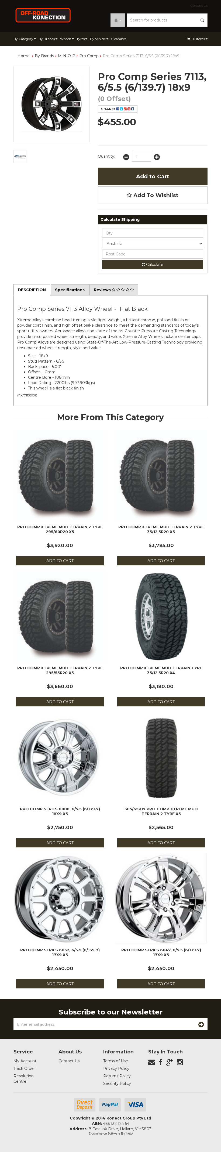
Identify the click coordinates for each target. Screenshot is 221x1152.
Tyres (81, 39)
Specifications (70, 289)
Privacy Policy (116, 1068)
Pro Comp (89, 55)
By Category (23, 39)
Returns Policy (117, 1076)
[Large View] (19, 156)
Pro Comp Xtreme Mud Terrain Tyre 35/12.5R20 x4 (161, 670)
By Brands (47, 39)
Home (24, 55)
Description (32, 289)
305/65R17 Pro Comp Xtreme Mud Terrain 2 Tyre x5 (161, 811)
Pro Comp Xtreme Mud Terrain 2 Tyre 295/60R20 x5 (60, 529)
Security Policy (117, 1083)
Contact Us (199, 5)
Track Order (24, 1068)
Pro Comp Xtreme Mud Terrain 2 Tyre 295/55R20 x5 (60, 670)
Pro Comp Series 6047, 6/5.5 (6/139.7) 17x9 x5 (161, 952)
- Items (198, 39)
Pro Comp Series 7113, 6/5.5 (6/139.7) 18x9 (141, 55)
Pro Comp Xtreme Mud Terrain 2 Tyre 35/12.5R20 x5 (161, 529)
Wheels (66, 39)
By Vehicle (98, 39)
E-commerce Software (104, 1133)
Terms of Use (115, 1061)
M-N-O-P (66, 55)
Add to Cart (152, 176)
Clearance (118, 39)
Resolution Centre (23, 1079)
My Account (24, 1061)
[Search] (202, 20)
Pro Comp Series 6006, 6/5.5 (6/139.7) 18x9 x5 (60, 811)
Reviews (103, 289)
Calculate (154, 264)
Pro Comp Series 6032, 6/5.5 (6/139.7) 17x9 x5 (60, 952)
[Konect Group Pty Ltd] (43, 14)
